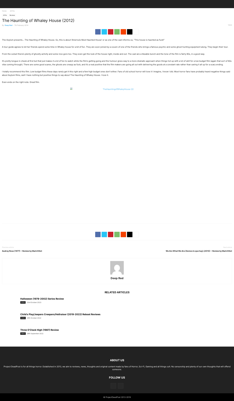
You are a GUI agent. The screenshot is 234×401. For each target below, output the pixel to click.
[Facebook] (113, 385)
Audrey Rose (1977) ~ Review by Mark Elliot (22, 251)
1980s (23, 333)
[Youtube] (120, 385)
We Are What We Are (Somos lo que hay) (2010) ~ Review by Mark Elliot (199, 251)
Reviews (12, 15)
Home (4, 11)
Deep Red (8, 25)
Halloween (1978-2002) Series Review (42, 298)
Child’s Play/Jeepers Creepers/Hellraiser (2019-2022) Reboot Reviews (60, 314)
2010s (12, 11)
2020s (23, 318)
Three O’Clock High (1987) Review (39, 330)
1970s (23, 302)
